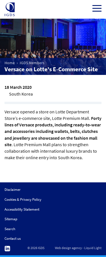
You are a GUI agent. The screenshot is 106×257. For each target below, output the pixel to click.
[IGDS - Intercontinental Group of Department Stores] (10, 9)
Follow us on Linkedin (7, 248)
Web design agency (68, 248)
